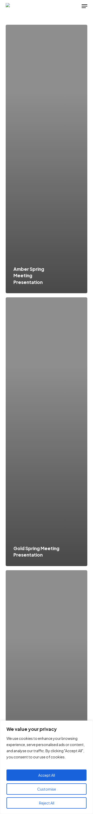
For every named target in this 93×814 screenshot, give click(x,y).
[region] (46, 767)
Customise (46, 789)
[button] (84, 6)
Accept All (46, 775)
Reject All (46, 803)
